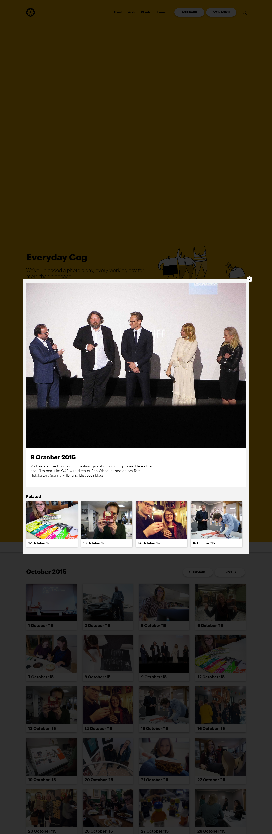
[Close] (249, 279)
